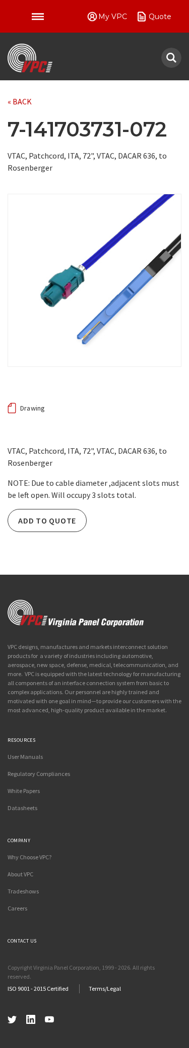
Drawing (32, 408)
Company (19, 840)
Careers (17, 908)
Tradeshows (23, 891)
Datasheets (22, 808)
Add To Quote (47, 520)
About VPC (20, 874)
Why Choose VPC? (29, 857)
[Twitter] (12, 1018)
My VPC (112, 16)
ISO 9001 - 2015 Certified (38, 988)
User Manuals (25, 756)
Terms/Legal (105, 988)
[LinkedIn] (30, 1018)
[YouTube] (49, 1018)
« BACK (20, 101)
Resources (21, 740)
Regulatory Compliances (39, 773)
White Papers (24, 791)
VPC (30, 58)
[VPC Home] (76, 613)
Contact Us (22, 941)
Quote (160, 16)
